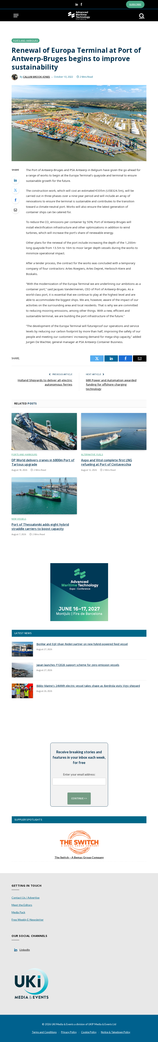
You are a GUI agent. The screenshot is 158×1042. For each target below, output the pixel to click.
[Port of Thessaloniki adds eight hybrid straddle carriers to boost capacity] (44, 495)
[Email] (15, 210)
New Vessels (19, 518)
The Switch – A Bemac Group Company (79, 857)
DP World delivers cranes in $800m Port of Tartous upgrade (43, 462)
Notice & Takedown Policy (115, 1032)
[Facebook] (15, 200)
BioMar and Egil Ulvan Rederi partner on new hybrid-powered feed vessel (82, 644)
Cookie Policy (89, 1032)
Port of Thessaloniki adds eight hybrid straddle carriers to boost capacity (40, 527)
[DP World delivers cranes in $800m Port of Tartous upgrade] (44, 431)
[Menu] (15, 15)
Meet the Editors (22, 905)
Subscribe (135, 4)
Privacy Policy (69, 1032)
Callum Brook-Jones (36, 76)
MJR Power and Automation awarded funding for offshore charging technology (111, 384)
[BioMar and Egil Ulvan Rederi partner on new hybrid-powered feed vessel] (22, 649)
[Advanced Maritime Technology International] (79, 15)
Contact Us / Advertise (26, 897)
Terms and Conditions (44, 1032)
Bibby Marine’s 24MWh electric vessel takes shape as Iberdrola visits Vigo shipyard (88, 686)
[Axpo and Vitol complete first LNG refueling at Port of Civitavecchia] (113, 431)
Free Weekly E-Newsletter (28, 919)
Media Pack (18, 912)
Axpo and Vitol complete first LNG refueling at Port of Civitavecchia (106, 462)
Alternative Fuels (92, 454)
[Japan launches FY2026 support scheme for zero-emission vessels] (22, 670)
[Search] (141, 15)
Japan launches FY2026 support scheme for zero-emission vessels (77, 665)
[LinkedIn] (15, 180)
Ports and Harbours (25, 40)
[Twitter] (15, 190)
